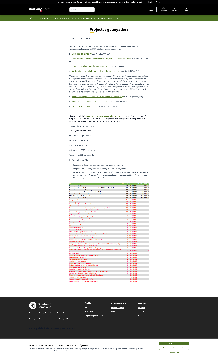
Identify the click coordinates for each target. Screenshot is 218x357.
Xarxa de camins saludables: (85, 106)
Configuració (174, 352)
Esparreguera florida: (82, 53)
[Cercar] (92, 9)
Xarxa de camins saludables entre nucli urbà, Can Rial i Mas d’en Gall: (101, 58)
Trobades (141, 312)
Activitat (141, 307)
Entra (113, 312)
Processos (44, 18)
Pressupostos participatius (64, 18)
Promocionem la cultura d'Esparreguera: (90, 66)
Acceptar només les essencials (174, 348)
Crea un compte (117, 307)
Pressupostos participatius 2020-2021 (97, 18)
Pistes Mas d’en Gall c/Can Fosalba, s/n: (89, 101)
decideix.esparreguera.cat (38, 321)
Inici (86, 307)
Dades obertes (143, 316)
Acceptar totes (174, 343)
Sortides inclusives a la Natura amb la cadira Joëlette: (96, 71)
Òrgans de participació (94, 315)
